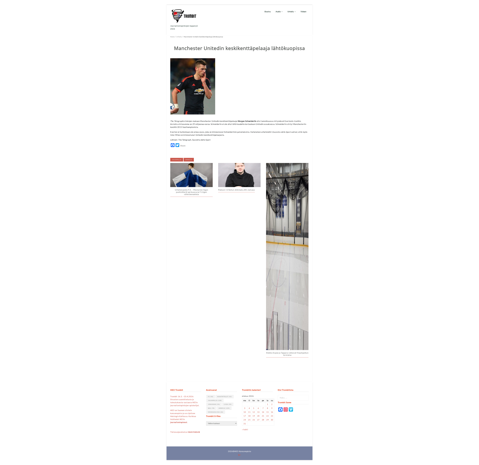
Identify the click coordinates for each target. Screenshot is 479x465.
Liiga (228, 404)
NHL (211, 408)
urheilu (188, 159)
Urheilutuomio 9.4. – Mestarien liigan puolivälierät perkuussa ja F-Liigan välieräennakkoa (191, 192)
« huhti (245, 429)
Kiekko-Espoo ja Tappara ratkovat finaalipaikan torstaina (287, 354)
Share (182, 145)
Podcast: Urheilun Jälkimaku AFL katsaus (236, 190)
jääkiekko (214, 404)
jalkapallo (176, 159)
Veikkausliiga (215, 412)
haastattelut (224, 396)
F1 (210, 396)
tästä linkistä (194, 432)
